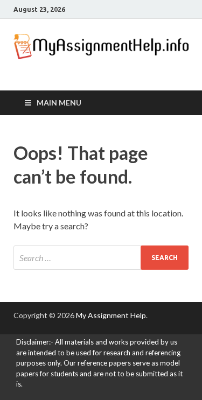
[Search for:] (101, 257)
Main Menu (59, 102)
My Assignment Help (111, 315)
